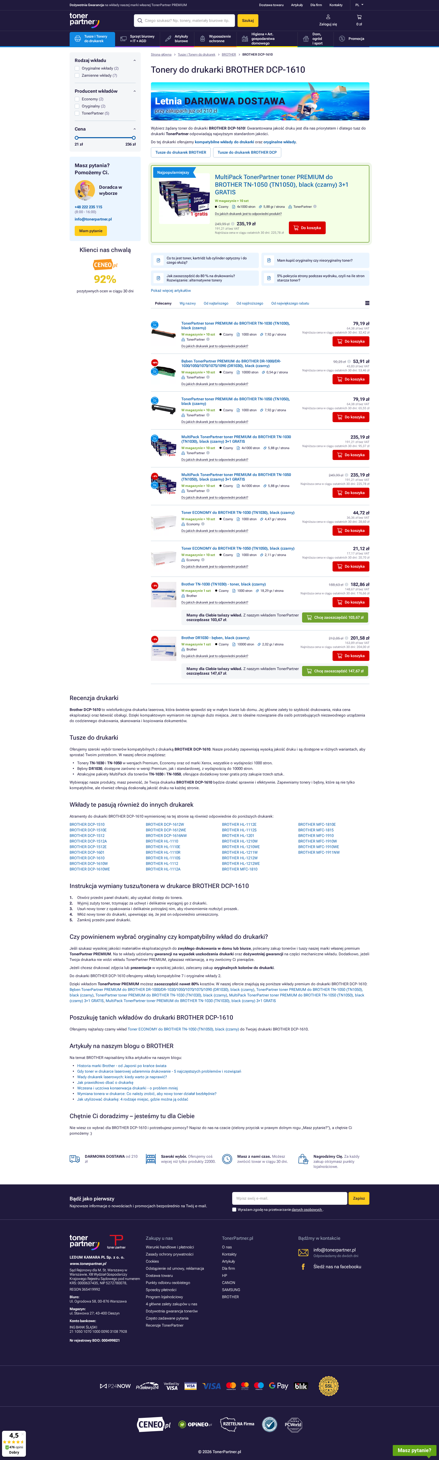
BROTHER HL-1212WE (241, 863)
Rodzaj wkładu (90, 60)
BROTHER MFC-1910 (316, 835)
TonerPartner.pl (237, 1238)
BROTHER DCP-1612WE (166, 830)
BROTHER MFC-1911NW (319, 852)
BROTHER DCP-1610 (87, 858)
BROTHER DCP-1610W (89, 863)
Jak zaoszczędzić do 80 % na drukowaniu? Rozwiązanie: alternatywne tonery (201, 278)
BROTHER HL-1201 (238, 835)
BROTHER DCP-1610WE (90, 869)
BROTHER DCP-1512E (88, 847)
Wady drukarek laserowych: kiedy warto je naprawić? (122, 1077)
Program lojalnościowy (164, 1297)
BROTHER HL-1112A (163, 869)
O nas (227, 1247)
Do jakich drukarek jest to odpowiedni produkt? (248, 214)
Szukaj (248, 20)
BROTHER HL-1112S (239, 830)
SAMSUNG (231, 1290)
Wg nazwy (188, 303)
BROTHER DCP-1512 (87, 835)
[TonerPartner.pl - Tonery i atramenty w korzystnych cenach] (85, 20)
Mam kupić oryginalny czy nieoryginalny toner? (315, 260)
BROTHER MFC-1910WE (318, 847)
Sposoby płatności (161, 1290)
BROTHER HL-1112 (162, 863)
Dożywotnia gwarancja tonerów (172, 1311)
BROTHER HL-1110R (163, 852)
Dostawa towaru (271, 5)
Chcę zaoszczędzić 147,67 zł (339, 671)
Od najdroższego (250, 303)
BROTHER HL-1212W (240, 858)
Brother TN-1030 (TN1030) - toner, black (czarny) (223, 584)
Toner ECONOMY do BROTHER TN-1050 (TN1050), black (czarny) (237, 548)
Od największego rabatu (290, 303)
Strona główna (161, 54)
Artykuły (297, 5)
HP (224, 1275)
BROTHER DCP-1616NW (166, 835)
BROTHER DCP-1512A (88, 841)
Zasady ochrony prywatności (169, 1254)
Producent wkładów (96, 91)
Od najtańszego (216, 303)
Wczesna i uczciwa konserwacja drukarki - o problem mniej (127, 1088)
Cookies (152, 1261)
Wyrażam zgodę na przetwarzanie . (281, 1210)
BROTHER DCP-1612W (165, 824)
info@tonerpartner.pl (93, 219)
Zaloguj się (328, 24)
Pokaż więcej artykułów (171, 290)
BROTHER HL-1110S (163, 858)
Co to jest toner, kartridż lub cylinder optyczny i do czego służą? (207, 260)
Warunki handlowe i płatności (170, 1247)
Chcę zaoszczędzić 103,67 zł (339, 617)
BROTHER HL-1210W (240, 841)
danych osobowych (307, 1210)
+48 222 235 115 (88, 207)
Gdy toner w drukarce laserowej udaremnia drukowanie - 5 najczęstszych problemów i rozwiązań (159, 1071)
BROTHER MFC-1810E (317, 824)
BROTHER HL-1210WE (241, 847)
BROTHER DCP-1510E (88, 830)
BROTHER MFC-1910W (317, 841)
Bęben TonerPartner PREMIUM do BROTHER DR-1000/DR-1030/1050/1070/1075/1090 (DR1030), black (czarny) (231, 363)
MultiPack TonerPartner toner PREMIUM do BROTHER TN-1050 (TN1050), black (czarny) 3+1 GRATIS (282, 184)
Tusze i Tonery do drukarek (196, 54)
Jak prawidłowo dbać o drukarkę (105, 1082)
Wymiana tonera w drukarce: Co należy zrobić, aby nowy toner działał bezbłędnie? (146, 1093)
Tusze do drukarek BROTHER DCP (247, 152)
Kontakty (336, 5)
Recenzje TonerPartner (164, 1325)
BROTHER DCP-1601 (87, 852)
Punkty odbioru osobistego (168, 1282)
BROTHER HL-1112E (239, 824)
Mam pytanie (90, 231)
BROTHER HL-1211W (240, 852)
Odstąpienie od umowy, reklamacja (175, 1268)
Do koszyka (311, 228)
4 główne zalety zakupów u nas (171, 1304)
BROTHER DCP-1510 (87, 824)
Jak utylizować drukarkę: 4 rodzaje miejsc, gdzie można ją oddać (132, 1099)
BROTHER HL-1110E (163, 847)
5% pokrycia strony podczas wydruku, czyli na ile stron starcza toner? (321, 278)
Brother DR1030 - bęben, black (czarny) (215, 638)
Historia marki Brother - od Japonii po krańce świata (121, 1066)
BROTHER (229, 54)
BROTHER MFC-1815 (316, 830)
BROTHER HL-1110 (162, 841)
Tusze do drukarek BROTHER (180, 152)
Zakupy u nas (159, 1238)
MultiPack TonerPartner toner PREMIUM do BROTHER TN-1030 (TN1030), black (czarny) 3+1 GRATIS (236, 439)
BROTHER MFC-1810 (239, 869)
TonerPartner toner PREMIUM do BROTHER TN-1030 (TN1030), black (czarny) (161, 995)
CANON (228, 1282)
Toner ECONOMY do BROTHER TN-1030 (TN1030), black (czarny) (237, 512)
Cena (80, 129)
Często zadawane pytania (167, 1318)
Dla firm (316, 5)
